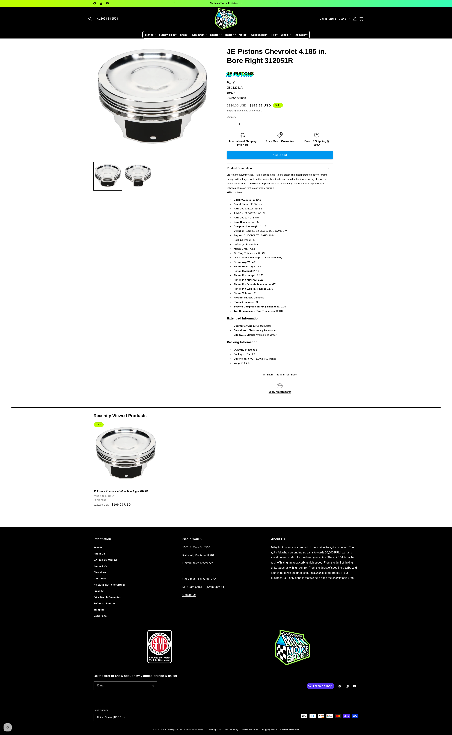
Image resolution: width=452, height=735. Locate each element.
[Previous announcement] (174, 3)
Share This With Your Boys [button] (282, 374)
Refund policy (214, 730)
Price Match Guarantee (280, 141)
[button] (90, 19)
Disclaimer (100, 572)
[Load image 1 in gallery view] (108, 176)
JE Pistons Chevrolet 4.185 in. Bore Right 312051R (121, 491)
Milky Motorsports (280, 391)
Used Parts (100, 615)
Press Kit (99, 590)
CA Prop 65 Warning (105, 559)
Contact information (289, 730)
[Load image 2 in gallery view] (138, 176)
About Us (99, 553)
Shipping (232, 110)
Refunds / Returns (104, 603)
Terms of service (250, 730)
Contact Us (100, 566)
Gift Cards (100, 578)
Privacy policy (231, 730)
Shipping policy (269, 730)
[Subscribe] (153, 685)
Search (98, 547)
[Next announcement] (278, 3)
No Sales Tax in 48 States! (109, 584)
